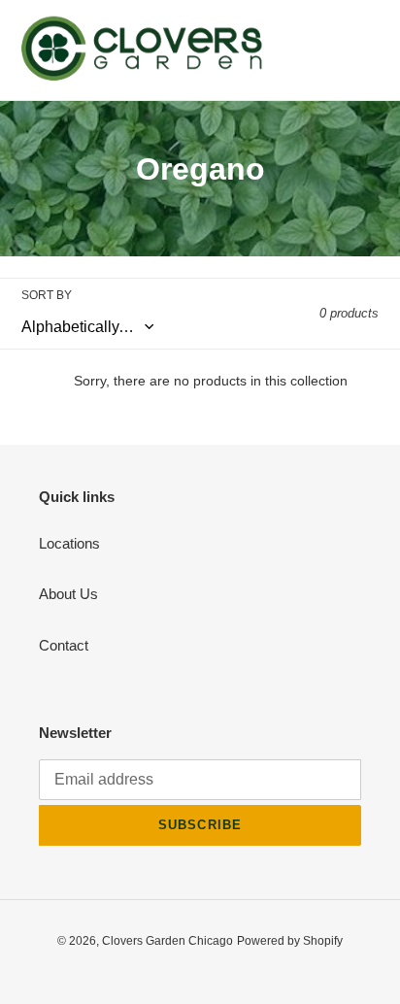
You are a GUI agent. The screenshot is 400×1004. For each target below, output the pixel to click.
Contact (63, 645)
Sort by (46, 295)
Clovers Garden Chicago (167, 941)
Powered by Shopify (290, 941)
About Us (68, 594)
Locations (69, 543)
